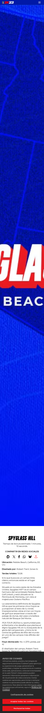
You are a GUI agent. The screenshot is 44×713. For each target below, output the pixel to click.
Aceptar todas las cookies (22, 701)
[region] (22, 682)
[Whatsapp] (24, 556)
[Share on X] (13, 556)
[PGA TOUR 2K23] (8, 2)
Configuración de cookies (22, 694)
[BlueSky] (30, 556)
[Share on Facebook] (19, 556)
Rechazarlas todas (22, 708)
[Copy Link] (36, 557)
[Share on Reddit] (8, 556)
